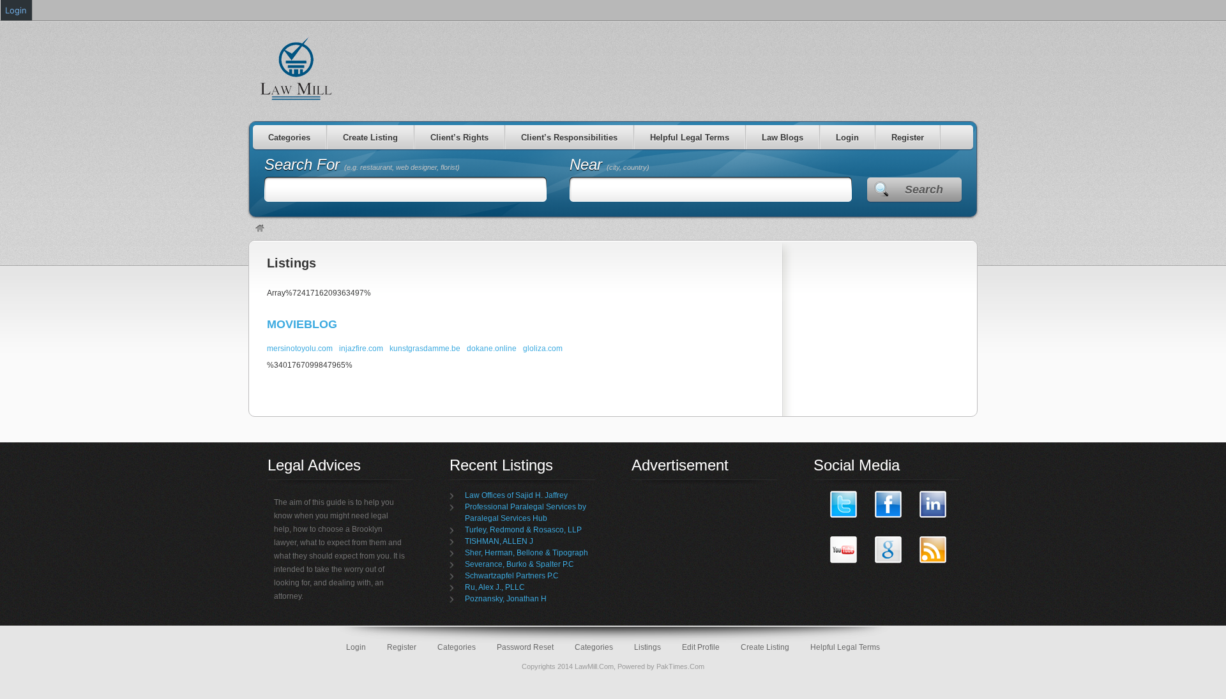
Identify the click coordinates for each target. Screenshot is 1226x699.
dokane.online (492, 348)
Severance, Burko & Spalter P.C (519, 564)
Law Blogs (782, 137)
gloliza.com (543, 348)
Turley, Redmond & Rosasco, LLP (523, 529)
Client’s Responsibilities (569, 137)
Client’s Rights (459, 137)
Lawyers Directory (297, 68)
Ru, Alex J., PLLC (495, 587)
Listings (291, 263)
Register (907, 137)
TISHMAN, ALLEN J (499, 541)
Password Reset (525, 647)
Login (847, 137)
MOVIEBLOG (302, 324)
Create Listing (370, 137)
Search (924, 189)
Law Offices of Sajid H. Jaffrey (516, 495)
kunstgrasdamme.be (425, 348)
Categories (289, 137)
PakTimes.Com (680, 666)
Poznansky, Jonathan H (506, 598)
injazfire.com (361, 348)
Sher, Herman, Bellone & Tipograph (526, 552)
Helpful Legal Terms (689, 137)
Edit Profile (701, 647)
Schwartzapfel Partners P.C (512, 575)
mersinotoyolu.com (300, 348)
